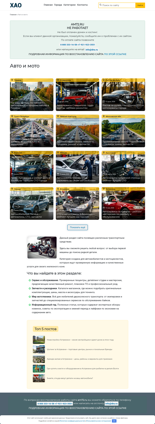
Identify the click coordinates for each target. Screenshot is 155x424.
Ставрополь (65, 80)
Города (58, 5)
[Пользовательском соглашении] (98, 421)
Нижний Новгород (68, 116)
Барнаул (18, 153)
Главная (48, 5)
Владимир (64, 189)
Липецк (17, 189)
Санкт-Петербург (21, 116)
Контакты (82, 5)
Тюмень (17, 80)
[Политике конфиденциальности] (72, 421)
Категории (69, 5)
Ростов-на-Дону (112, 80)
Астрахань (110, 189)
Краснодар (110, 153)
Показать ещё (77, 227)
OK (114, 421)
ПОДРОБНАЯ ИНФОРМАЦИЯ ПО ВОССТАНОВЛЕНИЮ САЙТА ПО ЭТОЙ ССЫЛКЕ (77, 408)
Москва (63, 153)
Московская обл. (113, 116)
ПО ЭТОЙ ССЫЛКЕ (115, 54)
